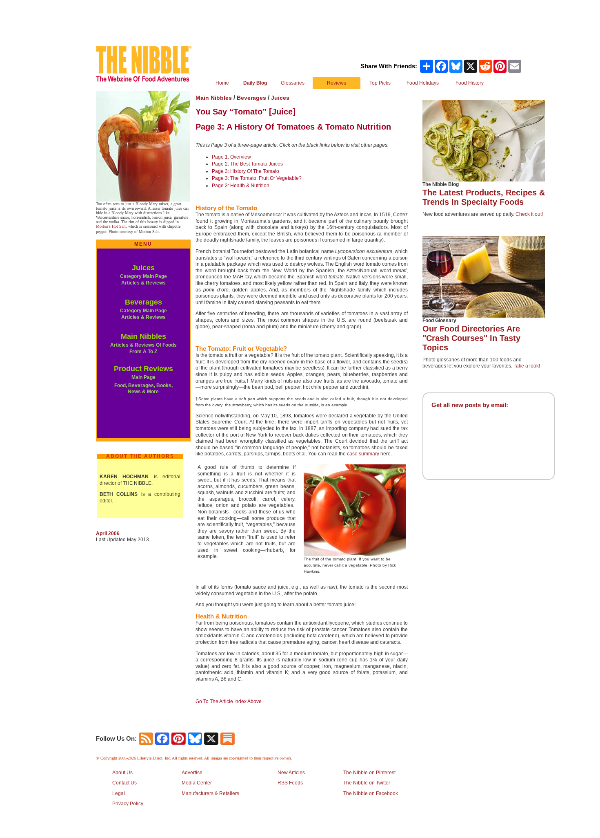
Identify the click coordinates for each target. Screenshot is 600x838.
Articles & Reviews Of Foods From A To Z (143, 348)
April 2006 (108, 533)
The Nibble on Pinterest (369, 772)
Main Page (143, 377)
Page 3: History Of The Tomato (245, 171)
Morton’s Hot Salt (111, 226)
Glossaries (292, 83)
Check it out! (529, 214)
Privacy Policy (127, 804)
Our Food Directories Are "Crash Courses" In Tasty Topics (471, 338)
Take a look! (526, 366)
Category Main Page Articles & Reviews (143, 279)
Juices (143, 268)
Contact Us (124, 783)
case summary (363, 454)
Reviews (336, 83)
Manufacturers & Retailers (210, 793)
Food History (470, 83)
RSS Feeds (290, 783)
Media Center (197, 783)
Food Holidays (423, 83)
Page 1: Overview (231, 157)
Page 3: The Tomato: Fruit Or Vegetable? (257, 178)
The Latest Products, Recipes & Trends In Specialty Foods (483, 197)
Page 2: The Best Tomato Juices (247, 164)
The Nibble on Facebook (370, 793)
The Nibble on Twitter (366, 783)
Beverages (143, 302)
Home (222, 83)
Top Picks (380, 83)
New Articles (291, 772)
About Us (122, 772)
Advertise (192, 772)
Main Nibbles (143, 336)
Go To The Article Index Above (229, 701)
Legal (118, 793)
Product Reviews (143, 369)
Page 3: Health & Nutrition (240, 185)
